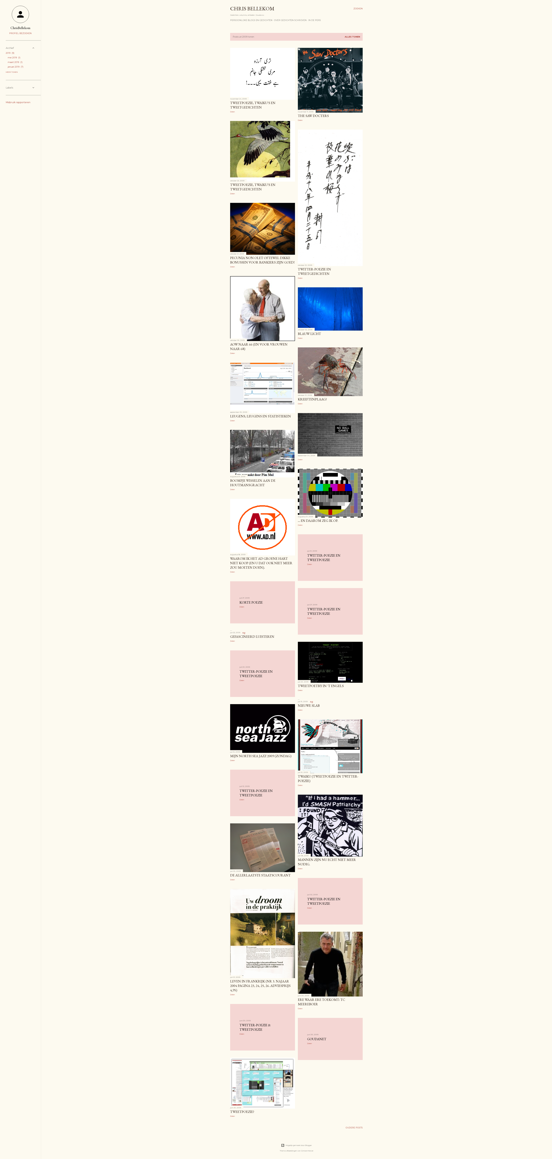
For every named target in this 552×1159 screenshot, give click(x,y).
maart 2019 (15, 62)
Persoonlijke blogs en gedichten (251, 20)
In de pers (314, 20)
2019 (10, 53)
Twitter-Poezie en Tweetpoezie (256, 673)
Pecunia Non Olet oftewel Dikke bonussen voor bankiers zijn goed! (262, 260)
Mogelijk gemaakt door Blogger (299, 1145)
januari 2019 (15, 67)
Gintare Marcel (307, 1151)
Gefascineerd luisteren (252, 636)
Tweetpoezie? (242, 1111)
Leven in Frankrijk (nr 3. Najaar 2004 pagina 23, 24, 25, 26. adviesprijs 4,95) (260, 985)
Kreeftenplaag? (312, 399)
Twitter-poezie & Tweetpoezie (255, 1027)
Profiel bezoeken (20, 33)
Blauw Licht (309, 333)
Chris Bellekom (252, 8)
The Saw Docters (313, 116)
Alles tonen (352, 36)
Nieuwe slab (309, 705)
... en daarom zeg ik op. (318, 520)
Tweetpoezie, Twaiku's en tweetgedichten (252, 105)
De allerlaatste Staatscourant (260, 875)
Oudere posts (354, 1127)
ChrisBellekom (20, 28)
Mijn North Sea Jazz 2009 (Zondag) (260, 756)
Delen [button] (232, 112)
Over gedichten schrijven (290, 20)
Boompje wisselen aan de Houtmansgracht (252, 482)
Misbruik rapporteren (18, 102)
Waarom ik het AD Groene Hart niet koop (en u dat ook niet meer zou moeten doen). (261, 563)
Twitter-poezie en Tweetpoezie (323, 901)
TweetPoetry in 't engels (321, 686)
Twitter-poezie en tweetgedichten (314, 271)
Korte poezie (251, 602)
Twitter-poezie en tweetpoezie (323, 557)
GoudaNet (316, 1039)
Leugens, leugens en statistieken (260, 416)
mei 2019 (14, 57)
